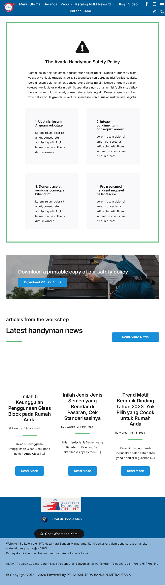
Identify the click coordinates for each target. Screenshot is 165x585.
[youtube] (162, 4)
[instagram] (154, 4)
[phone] (162, 11)
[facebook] (146, 4)
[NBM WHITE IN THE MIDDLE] (8, 3)
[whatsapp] (154, 11)
